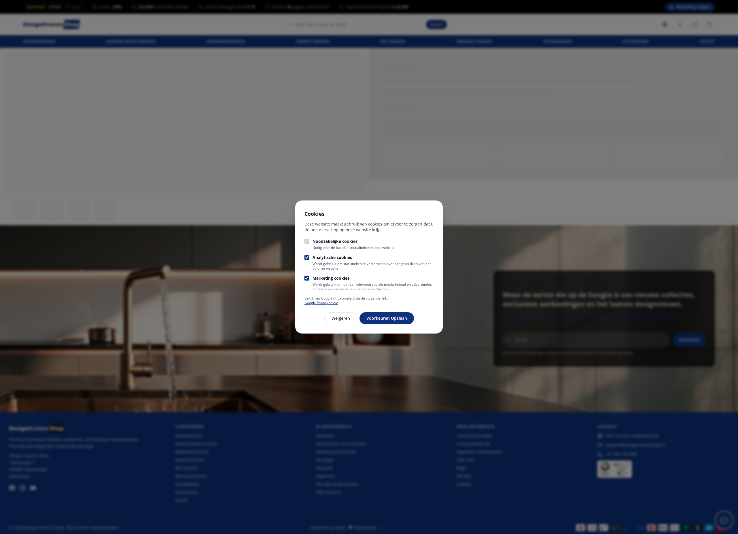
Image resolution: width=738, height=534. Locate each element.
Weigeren (341, 318)
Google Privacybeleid (321, 302)
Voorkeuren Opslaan (386, 318)
